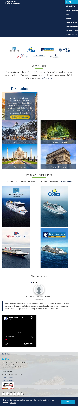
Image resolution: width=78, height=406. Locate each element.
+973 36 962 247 (8, 380)
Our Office (5, 359)
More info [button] (13, 403)
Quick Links (6, 354)
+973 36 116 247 (8, 378)
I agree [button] (68, 401)
